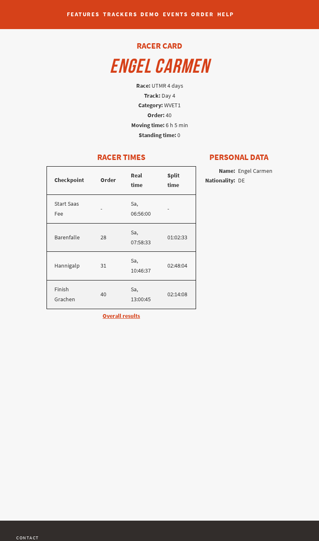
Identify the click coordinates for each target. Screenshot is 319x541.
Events (175, 14)
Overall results (121, 316)
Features (83, 14)
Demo (150, 14)
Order (202, 14)
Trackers (120, 14)
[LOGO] (29, 10)
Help (225, 14)
